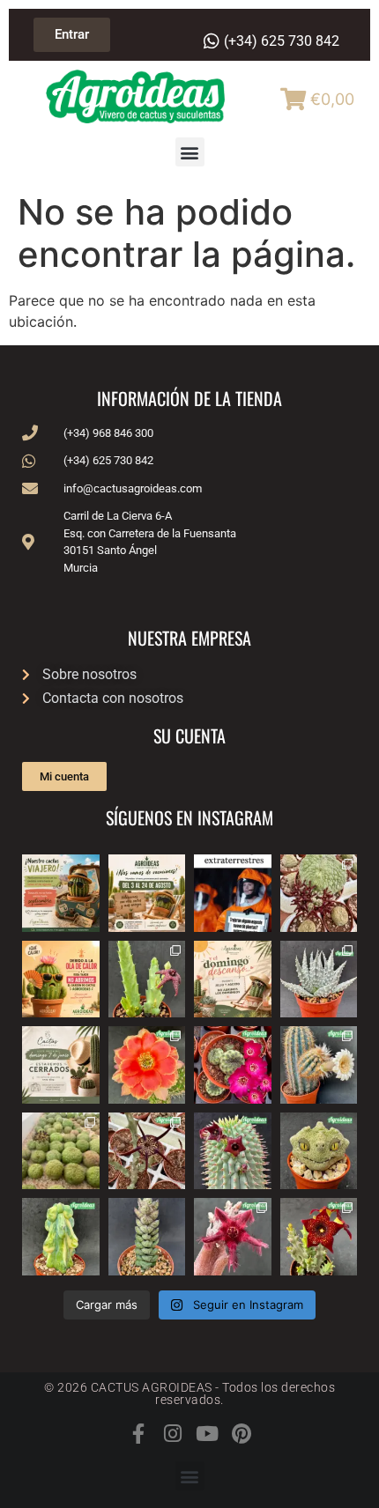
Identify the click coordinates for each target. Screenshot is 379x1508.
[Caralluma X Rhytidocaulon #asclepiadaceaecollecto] (232, 1236)
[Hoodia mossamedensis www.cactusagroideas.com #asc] (232, 1151)
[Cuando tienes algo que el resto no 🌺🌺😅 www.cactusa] (61, 1151)
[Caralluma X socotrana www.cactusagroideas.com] (319, 1236)
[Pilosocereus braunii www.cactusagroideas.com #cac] (319, 1065)
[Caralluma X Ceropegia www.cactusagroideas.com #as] (147, 1151)
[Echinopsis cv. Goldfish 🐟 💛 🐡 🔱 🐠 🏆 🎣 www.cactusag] (147, 1065)
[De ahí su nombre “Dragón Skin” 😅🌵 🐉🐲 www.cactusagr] (319, 1151)
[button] (189, 151)
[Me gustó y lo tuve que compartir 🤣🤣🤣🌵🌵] (232, 893)
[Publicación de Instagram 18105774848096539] (61, 1065)
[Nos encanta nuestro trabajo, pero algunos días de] (147, 893)
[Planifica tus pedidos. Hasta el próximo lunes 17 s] (61, 893)
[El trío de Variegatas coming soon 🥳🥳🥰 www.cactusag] (319, 979)
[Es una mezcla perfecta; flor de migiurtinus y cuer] (319, 893)
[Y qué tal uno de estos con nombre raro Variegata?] (61, 1236)
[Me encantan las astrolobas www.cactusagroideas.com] (147, 1236)
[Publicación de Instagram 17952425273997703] (61, 979)
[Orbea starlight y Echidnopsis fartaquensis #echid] (147, 979)
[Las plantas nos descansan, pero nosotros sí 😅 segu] (232, 979)
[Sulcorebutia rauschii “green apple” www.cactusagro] (232, 1065)
